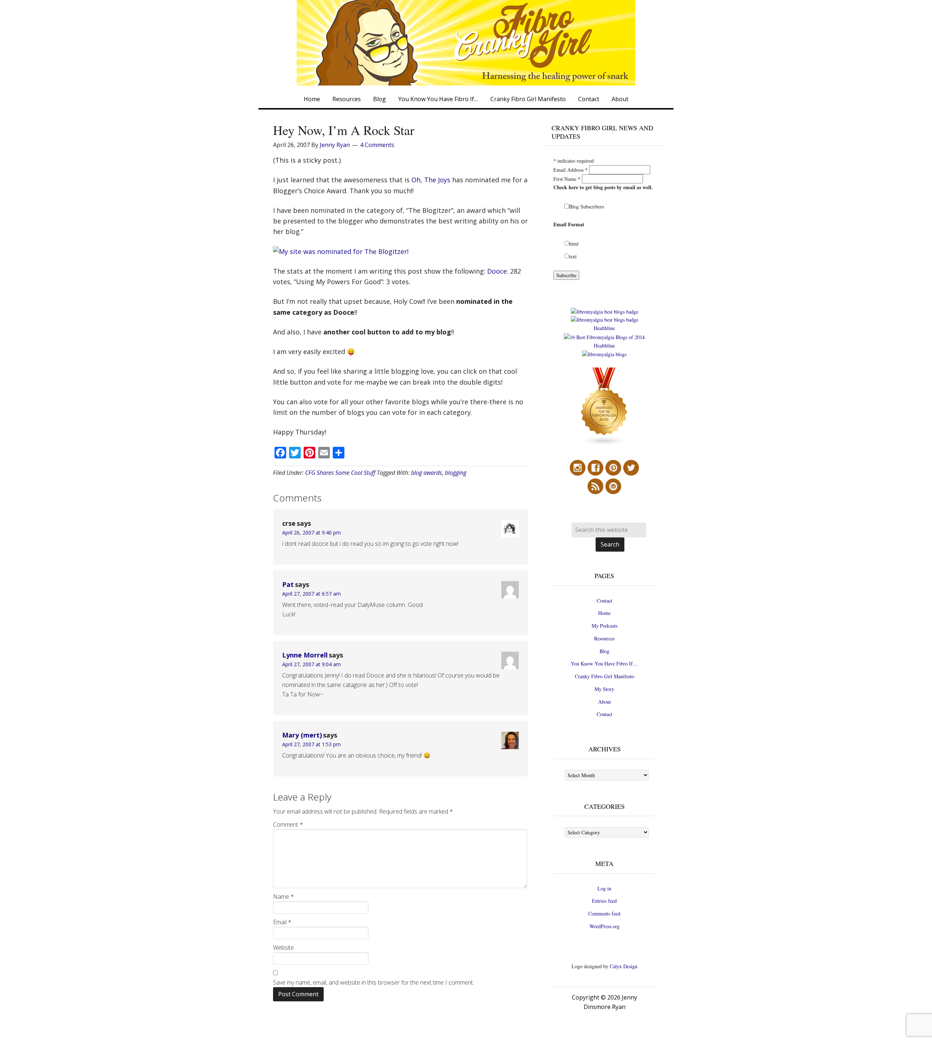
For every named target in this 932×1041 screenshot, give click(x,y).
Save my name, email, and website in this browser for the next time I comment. (373, 982)
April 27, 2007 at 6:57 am (311, 593)
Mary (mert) (302, 735)
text (573, 256)
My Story (604, 689)
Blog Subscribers (586, 206)
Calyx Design (623, 966)
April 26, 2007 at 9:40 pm (311, 532)
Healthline (604, 328)
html (573, 243)
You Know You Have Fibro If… (604, 663)
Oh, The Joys (430, 179)
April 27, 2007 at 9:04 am (311, 664)
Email (282, 922)
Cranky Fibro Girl (466, 43)
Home (604, 612)
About (604, 701)
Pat (288, 584)
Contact (604, 600)
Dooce (496, 271)
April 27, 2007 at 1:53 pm (311, 744)
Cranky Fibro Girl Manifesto (604, 676)
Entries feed (604, 900)
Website (283, 947)
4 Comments (377, 145)
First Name (566, 178)
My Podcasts (604, 625)
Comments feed (604, 913)
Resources (604, 638)
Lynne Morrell (305, 655)
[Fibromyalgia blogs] (604, 444)
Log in (604, 888)
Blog (604, 651)
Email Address (570, 169)
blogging (455, 473)
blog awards (426, 473)
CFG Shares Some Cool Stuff (340, 473)
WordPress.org (604, 926)
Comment (288, 825)
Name (283, 897)
